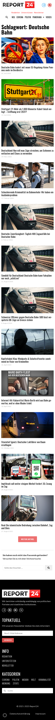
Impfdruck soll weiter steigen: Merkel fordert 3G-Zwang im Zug (26, 485)
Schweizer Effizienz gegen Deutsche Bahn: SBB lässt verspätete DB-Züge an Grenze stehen (26, 318)
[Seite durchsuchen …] (23, 567)
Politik (28, 17)
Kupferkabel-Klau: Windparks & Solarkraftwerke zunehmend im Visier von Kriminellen (26, 360)
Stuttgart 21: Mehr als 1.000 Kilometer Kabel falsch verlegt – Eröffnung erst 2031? (26, 110)
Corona (19, 17)
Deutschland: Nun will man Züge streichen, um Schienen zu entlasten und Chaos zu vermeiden (27, 152)
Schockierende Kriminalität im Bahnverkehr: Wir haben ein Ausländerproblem (27, 193)
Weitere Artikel (27, 539)
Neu (13, 17)
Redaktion (15, 12)
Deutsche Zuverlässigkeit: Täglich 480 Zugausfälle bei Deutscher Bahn (25, 235)
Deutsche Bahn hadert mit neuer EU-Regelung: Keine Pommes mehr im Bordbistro (27, 69)
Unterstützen (27, 12)
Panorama (37, 17)
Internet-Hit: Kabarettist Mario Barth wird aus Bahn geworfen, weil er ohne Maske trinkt (26, 402)
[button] (7, 17)
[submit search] (48, 567)
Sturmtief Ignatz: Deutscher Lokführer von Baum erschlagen (23, 443)
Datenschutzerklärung (20, 713)
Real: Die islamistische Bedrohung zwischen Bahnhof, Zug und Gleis (26, 526)
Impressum (40, 713)
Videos (49, 17)
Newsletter (39, 12)
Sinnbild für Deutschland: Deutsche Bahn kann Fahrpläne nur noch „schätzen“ (26, 277)
